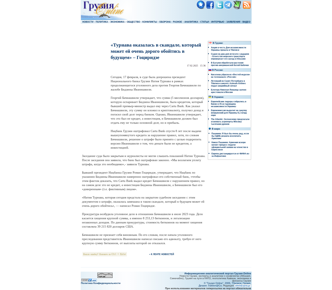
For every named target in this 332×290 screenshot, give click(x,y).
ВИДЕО (246, 22)
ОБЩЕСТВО (133, 22)
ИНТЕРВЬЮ (217, 22)
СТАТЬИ (204, 22)
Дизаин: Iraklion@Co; (211, 285)
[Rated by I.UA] (89, 280)
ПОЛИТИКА (102, 22)
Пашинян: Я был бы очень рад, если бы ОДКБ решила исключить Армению (230, 136)
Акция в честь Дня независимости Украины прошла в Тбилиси (228, 48)
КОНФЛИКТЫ (149, 22)
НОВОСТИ (87, 22)
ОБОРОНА (165, 22)
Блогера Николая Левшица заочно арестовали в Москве (228, 91)
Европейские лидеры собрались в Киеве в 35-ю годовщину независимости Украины (228, 104)
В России (217, 70)
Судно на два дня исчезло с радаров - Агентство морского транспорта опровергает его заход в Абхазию (230, 56)
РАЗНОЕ (177, 22)
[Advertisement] (166, 32)
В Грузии (218, 43)
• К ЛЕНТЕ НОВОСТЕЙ (161, 254)
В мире (216, 129)
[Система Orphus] (104, 255)
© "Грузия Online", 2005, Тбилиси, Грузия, (227, 283)
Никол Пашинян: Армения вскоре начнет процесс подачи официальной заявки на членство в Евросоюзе (229, 146)
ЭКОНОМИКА (117, 22)
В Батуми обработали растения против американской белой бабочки (230, 64)
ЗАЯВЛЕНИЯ (233, 22)
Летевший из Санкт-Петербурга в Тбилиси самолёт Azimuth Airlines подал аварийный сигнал (228, 83)
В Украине (217, 97)
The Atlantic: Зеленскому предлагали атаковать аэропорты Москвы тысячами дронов (230, 121)
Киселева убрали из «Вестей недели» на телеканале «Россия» (230, 75)
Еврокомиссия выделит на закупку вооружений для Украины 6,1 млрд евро (229, 112)
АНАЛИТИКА (191, 22)
